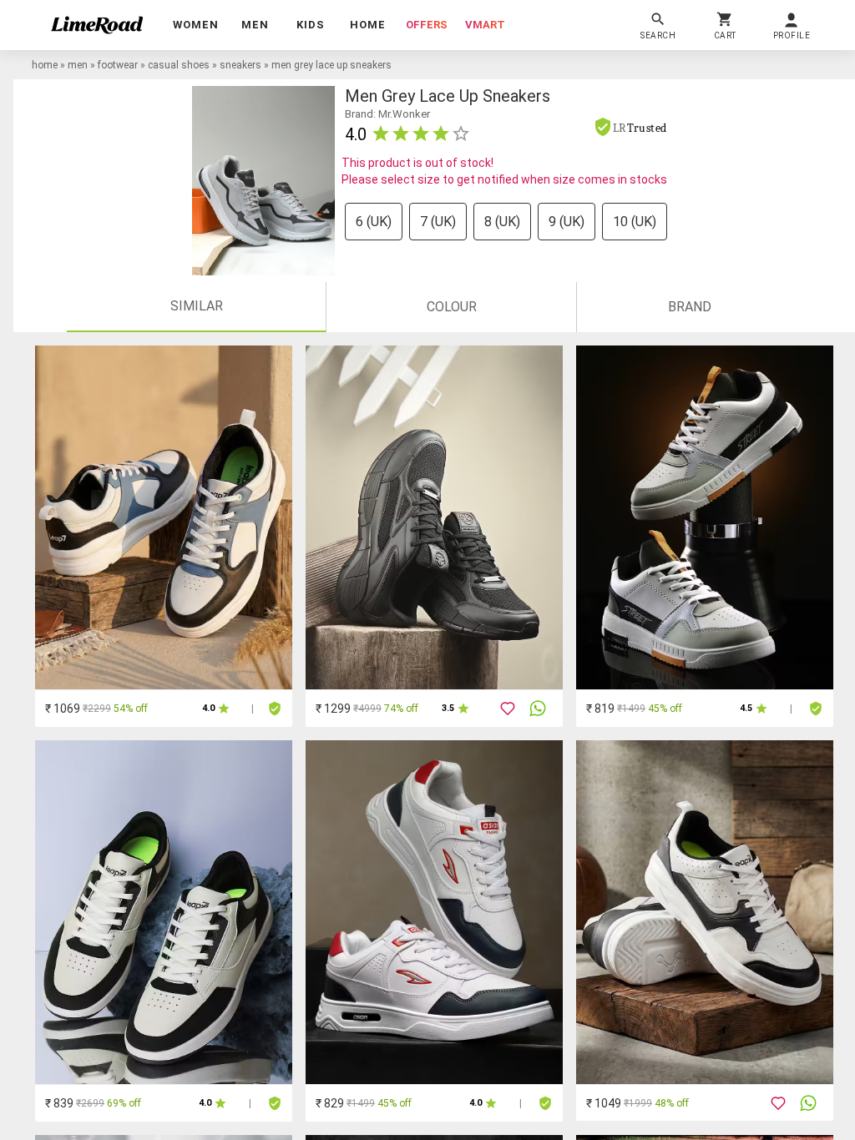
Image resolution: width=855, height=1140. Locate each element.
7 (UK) (438, 222)
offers (427, 24)
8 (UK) (502, 222)
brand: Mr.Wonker (387, 114)
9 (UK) (566, 222)
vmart (485, 24)
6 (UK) (374, 222)
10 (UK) (634, 222)
